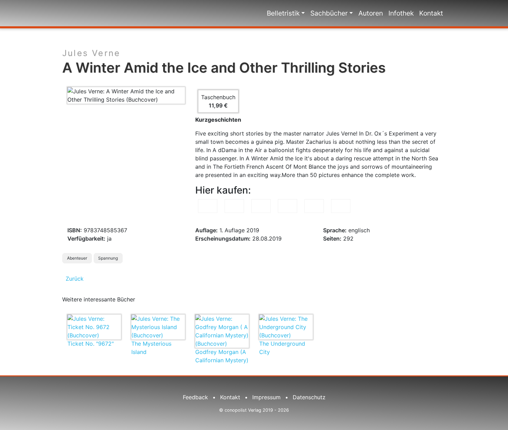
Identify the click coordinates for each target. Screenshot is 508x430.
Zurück (75, 278)
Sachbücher (329, 13)
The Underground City (282, 347)
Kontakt (431, 13)
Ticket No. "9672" (90, 343)
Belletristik (283, 13)
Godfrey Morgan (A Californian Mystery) (221, 356)
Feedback (195, 397)
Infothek (401, 13)
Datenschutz (309, 397)
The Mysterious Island (151, 347)
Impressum (266, 397)
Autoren (370, 13)
